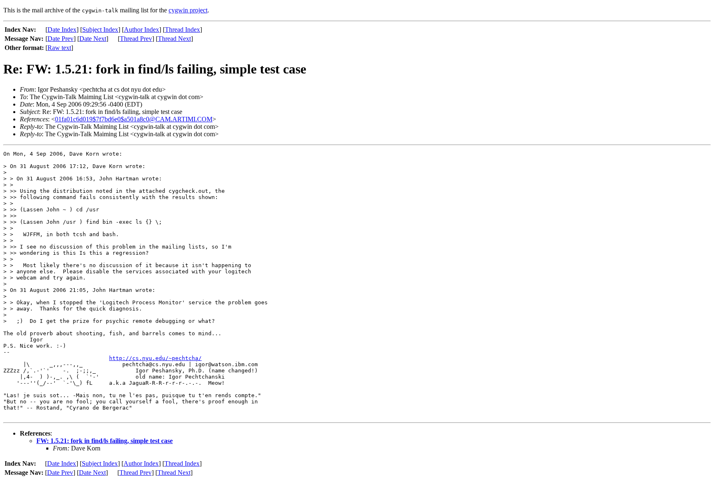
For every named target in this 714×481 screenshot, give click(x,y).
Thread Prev (136, 38)
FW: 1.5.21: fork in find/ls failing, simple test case (104, 440)
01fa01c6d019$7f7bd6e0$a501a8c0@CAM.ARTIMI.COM (133, 119)
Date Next (92, 38)
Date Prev (61, 38)
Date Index (62, 29)
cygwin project (188, 10)
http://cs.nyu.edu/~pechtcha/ (155, 358)
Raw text (59, 47)
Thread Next (174, 38)
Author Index (141, 29)
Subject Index (100, 29)
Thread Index (182, 29)
